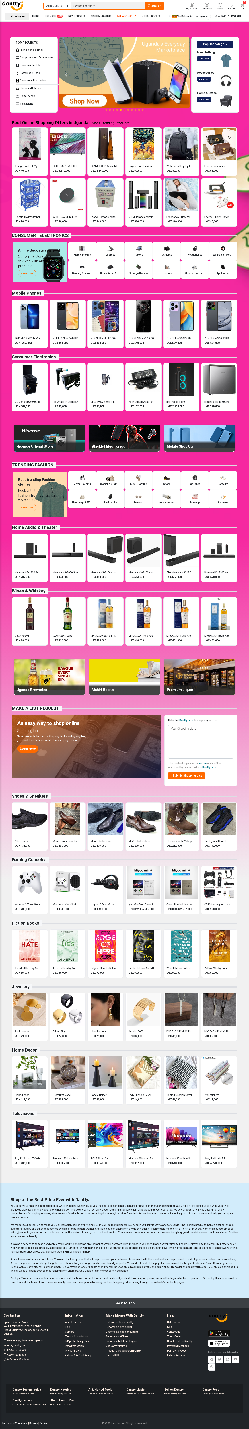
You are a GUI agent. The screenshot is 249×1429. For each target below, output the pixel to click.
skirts (14, 1232)
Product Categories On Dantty (123, 1350)
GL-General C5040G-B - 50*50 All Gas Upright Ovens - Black (28, 401)
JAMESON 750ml (62, 635)
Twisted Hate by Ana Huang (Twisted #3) (28, 968)
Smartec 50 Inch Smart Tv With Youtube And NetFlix (66, 1158)
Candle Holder (99, 1095)
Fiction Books (25, 923)
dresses (229, 1228)
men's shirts (173, 1228)
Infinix (229, 1263)
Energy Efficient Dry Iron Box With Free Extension (218, 217)
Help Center (174, 1322)
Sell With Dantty (126, 15)
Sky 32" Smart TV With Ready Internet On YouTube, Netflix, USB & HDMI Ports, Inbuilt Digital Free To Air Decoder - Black (28, 1158)
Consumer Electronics (32, 80)
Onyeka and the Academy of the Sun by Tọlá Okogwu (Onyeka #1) (142, 166)
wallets (188, 1232)
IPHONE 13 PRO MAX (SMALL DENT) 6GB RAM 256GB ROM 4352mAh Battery (28, 338)
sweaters (16, 1228)
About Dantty (73, 1322)
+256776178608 (16, 1349)
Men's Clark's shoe (101, 841)
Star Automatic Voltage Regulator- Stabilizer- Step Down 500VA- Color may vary (104, 217)
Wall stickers (211, 1095)
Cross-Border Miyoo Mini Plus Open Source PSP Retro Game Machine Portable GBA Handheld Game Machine (180, 904)
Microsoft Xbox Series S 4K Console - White (66, 904)
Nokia (209, 1263)
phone (79, 1259)
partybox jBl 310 (175, 401)
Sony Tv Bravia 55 (214, 1158)
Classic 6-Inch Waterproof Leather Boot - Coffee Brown (180, 841)
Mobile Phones (26, 293)
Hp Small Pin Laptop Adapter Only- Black (66, 401)
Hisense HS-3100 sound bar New (142, 572)
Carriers (69, 1331)
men (82, 1228)
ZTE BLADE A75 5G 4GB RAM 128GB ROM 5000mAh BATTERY (142, 338)
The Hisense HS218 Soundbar (180, 572)
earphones (121, 1270)
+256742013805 (16, 1354)
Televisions (26, 103)
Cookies (44, 1423)
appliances (55, 1247)
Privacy (33, 1423)
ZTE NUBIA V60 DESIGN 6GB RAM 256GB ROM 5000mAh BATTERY (180, 338)
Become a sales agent (119, 1326)
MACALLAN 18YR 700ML (218, 635)
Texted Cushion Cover (179, 1095)
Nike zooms (22, 841)
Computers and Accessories (36, 57)
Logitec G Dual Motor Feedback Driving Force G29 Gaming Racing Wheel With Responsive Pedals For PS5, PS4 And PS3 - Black (104, 904)
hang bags (177, 1232)
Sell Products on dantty (119, 1322)
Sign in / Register (231, 16)
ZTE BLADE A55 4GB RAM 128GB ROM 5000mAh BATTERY (66, 338)
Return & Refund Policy (78, 1355)
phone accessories (40, 1270)
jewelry (27, 1228)
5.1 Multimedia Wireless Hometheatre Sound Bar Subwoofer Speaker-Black (142, 217)
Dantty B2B (112, 1355)
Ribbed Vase (22, 1095)
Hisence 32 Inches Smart (180, 1158)
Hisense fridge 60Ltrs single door (218, 401)
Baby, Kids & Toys (29, 72)
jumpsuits (24, 1232)
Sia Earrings (22, 1031)
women (90, 1228)
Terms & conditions (76, 1336)
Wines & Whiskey (29, 591)
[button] (65, 75)
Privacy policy (73, 1350)
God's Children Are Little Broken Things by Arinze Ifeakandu (142, 968)
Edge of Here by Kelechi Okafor (104, 968)
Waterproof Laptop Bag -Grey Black (180, 166)
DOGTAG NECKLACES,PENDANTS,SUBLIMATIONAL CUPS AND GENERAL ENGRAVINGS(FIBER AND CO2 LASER (180, 1031)
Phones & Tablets (30, 65)
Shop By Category (101, 15)
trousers (196, 1228)
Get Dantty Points (116, 1345)
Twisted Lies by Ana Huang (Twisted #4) (66, 968)
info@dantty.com (17, 1345)
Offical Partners (151, 15)
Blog (67, 1326)
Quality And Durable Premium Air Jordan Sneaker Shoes (218, 841)
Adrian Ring (59, 1031)
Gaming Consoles (29, 859)
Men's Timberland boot (66, 841)
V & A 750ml (22, 635)
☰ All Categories (17, 16)
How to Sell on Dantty (179, 1341)
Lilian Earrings (99, 1031)
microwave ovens (226, 1247)
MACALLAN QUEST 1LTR (104, 635)
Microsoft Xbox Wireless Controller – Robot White (28, 904)
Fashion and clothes (31, 49)
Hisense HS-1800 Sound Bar (28, 572)
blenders (51, 1251)
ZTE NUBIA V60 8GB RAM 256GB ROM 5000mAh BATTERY (218, 338)
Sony (29, 1266)
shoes (229, 1224)
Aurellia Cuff (136, 1031)
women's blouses (213, 1228)
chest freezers (35, 1251)
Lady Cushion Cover (140, 1095)
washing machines (68, 1251)
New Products (76, 15)
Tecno (14, 1266)
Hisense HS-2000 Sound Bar (66, 572)
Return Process (176, 1355)
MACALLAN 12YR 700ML (142, 635)
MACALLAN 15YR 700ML (180, 635)
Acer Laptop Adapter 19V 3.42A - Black (142, 401)
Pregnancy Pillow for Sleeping (180, 217)
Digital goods (27, 96)
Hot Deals (53, 15)
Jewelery (21, 986)
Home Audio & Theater (34, 527)
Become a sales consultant (122, 1331)
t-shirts (185, 1228)
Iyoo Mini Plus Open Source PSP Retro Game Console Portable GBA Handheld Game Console (142, 904)
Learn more (28, 748)
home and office (97, 1247)
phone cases (104, 1270)
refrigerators (18, 1251)
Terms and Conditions (15, 1423)
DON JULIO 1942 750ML (104, 166)
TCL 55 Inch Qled (100, 1158)
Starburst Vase (62, 1095)
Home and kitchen (30, 88)
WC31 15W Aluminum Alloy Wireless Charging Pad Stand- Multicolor (66, 217)
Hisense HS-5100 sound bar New (218, 572)
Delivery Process (177, 1350)
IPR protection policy (77, 1341)
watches (152, 1232)
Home (35, 15)
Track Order (174, 1336)
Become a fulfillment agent (122, 1341)
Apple (22, 1266)
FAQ (169, 1326)
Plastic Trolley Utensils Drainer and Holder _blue (28, 217)
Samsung (219, 1263)
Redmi (46, 1266)
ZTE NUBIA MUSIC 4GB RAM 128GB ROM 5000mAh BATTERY (104, 338)
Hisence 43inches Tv (141, 1158)
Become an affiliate (117, 1336)
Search (156, 5)
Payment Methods (178, 1345)
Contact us (173, 1331)
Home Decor (24, 1050)
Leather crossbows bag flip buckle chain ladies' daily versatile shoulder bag (218, 166)
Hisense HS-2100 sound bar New (104, 572)
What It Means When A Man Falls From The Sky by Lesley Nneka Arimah (180, 968)
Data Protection (74, 1345)
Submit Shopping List (186, 775)
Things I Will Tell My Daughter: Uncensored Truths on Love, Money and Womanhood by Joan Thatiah (28, 166)
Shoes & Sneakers (30, 796)
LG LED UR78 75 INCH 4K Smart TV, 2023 (66, 166)
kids (102, 1228)
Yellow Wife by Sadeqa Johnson (218, 968)
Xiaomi (38, 1266)
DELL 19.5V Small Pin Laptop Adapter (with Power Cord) (104, 401)
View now (204, 58)
